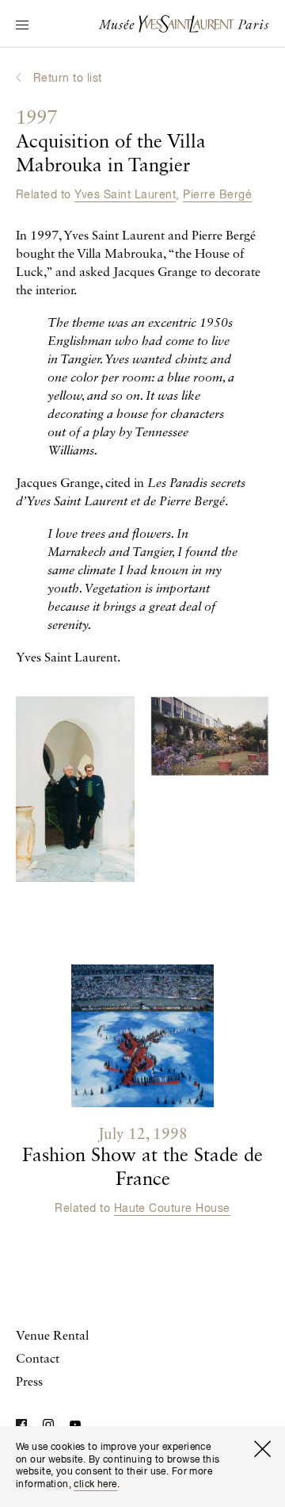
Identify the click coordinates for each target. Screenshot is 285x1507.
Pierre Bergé (217, 195)
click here (95, 1485)
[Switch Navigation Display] (22, 26)
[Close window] (262, 1449)
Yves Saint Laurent (125, 195)
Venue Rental (52, 1336)
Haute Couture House (172, 1208)
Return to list (67, 78)
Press (29, 1382)
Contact (37, 1359)
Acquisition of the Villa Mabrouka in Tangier (111, 142)
